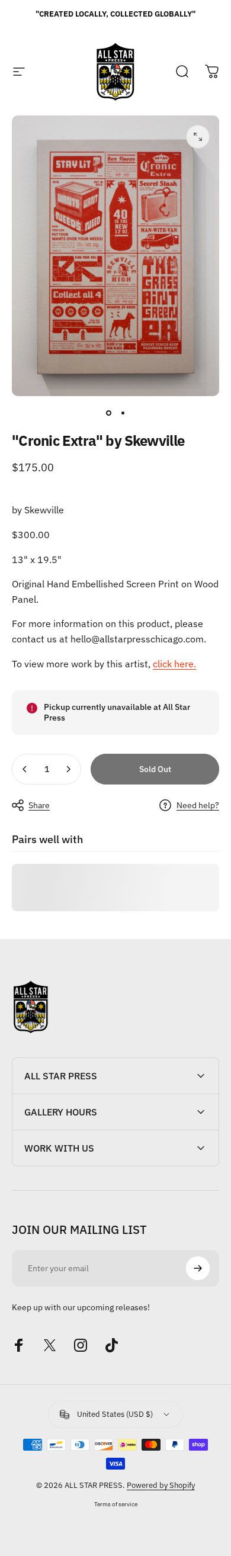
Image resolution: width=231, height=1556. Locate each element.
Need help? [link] (198, 805)
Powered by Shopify (161, 1485)
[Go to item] (108, 413)
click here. (174, 664)
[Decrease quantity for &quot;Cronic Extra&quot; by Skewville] (24, 769)
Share (39, 805)
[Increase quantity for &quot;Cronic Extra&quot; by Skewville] (68, 769)
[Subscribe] (198, 1268)
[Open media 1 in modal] (198, 137)
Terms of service (115, 1504)
